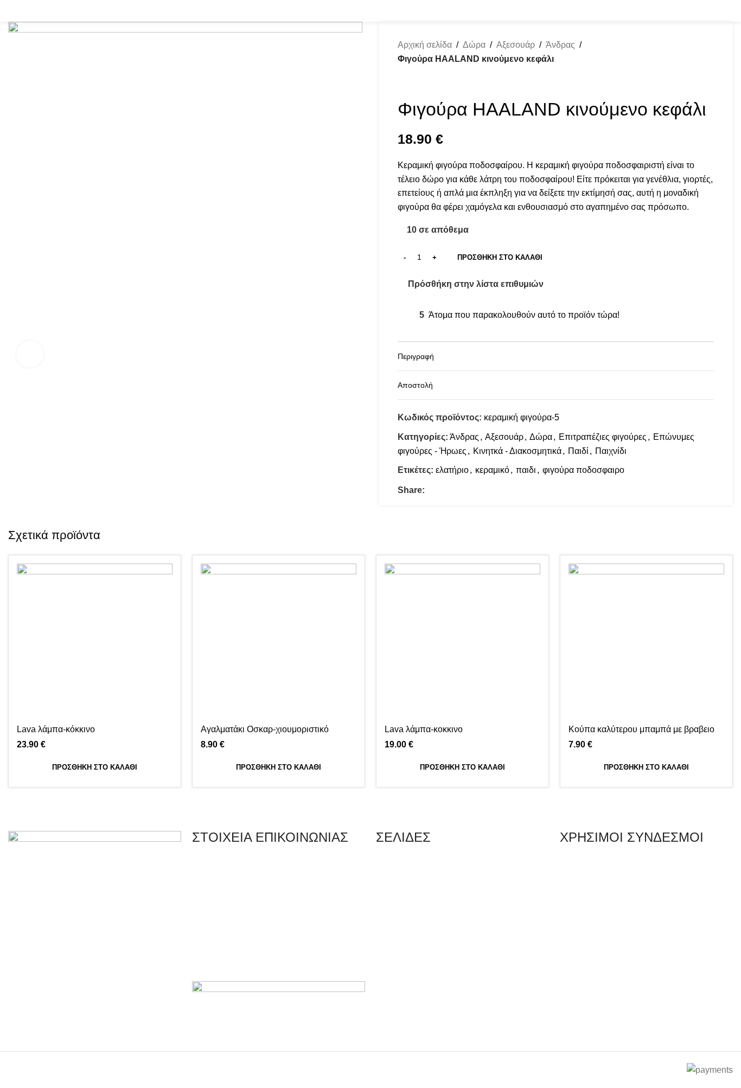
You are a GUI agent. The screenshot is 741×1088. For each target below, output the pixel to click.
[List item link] (278, 866)
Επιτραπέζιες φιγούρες (603, 436)
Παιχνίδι (611, 451)
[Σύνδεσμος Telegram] (481, 490)
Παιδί (578, 451)
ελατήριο (452, 470)
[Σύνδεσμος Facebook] (712, 10)
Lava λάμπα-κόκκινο (56, 729)
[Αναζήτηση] (11, 11)
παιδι (526, 470)
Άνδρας (560, 44)
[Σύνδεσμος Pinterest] (456, 490)
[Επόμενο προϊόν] (424, 81)
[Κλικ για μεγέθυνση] (29, 354)
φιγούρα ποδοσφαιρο (583, 470)
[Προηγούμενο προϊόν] (403, 81)
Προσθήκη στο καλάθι (499, 257)
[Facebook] (21, 1028)
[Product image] (646, 641)
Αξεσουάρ (515, 44)
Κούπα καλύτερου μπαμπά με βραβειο (641, 729)
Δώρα (474, 44)
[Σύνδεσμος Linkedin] (468, 490)
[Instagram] (51, 1028)
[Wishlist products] (30, 11)
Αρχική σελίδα (425, 44)
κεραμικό (492, 470)
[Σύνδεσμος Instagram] (726, 10)
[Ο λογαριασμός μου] (630, 11)
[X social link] (443, 490)
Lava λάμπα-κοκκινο (424, 729)
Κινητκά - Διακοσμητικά (517, 451)
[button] (95, 767)
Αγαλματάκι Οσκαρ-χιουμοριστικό (265, 729)
